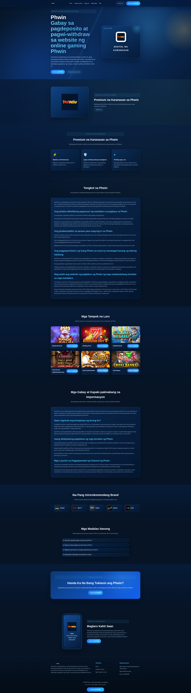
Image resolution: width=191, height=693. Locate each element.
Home (70, 3)
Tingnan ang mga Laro (74, 72)
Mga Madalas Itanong (125, 671)
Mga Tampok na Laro (101, 672)
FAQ (100, 3)
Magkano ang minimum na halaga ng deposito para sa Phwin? (81, 549)
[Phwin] (53, 3)
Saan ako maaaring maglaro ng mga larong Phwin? (78, 540)
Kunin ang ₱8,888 (133, 3)
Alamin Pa (120, 3)
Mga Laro (87, 3)
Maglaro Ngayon (72, 345)
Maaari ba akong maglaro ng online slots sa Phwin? (78, 545)
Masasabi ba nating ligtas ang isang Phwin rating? (78, 554)
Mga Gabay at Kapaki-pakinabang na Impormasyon (129, 667)
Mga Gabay (94, 3)
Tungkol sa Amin (78, 3)
